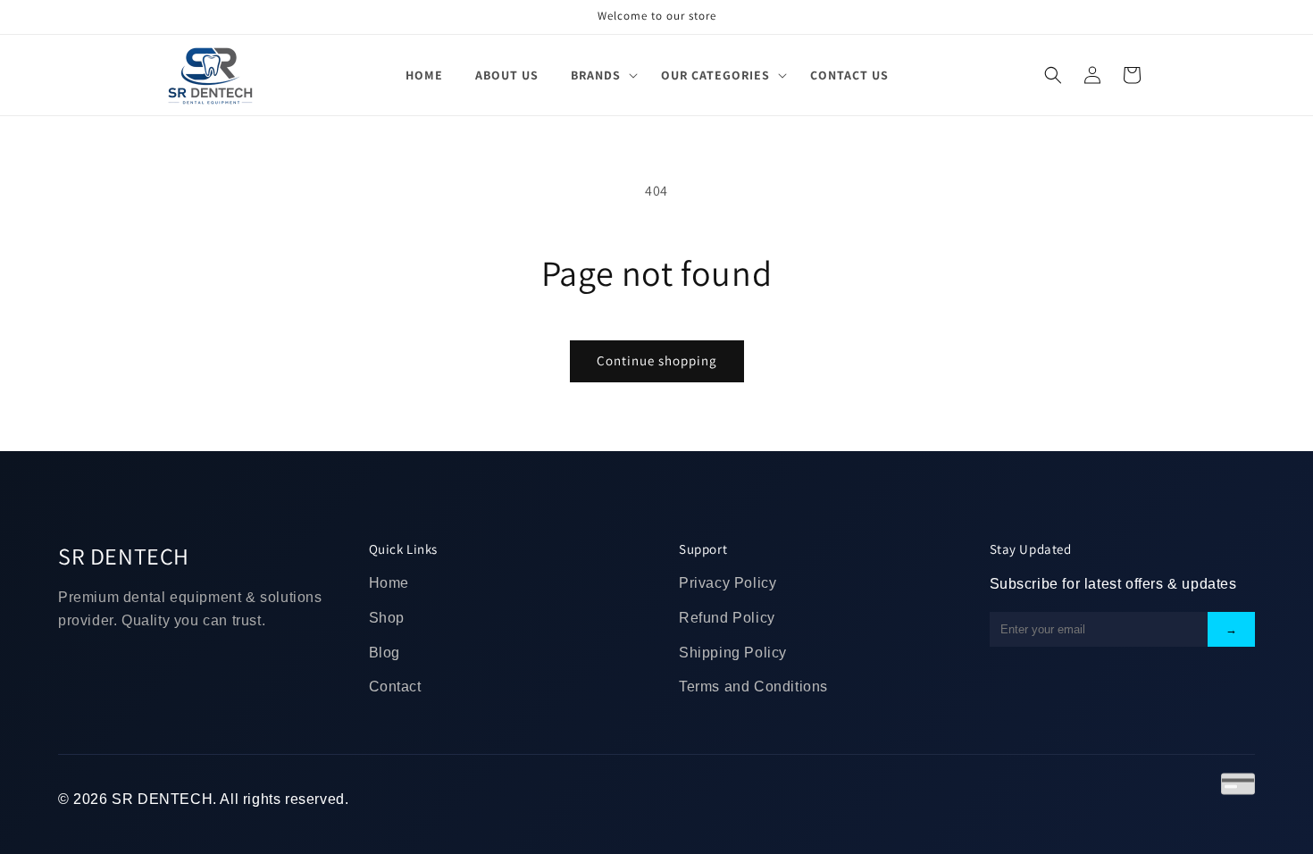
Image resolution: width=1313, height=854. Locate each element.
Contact (395, 686)
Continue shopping (657, 360)
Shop (387, 617)
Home (389, 582)
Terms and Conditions (753, 686)
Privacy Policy (727, 582)
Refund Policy (727, 617)
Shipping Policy (733, 652)
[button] (600, 75)
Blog (384, 652)
